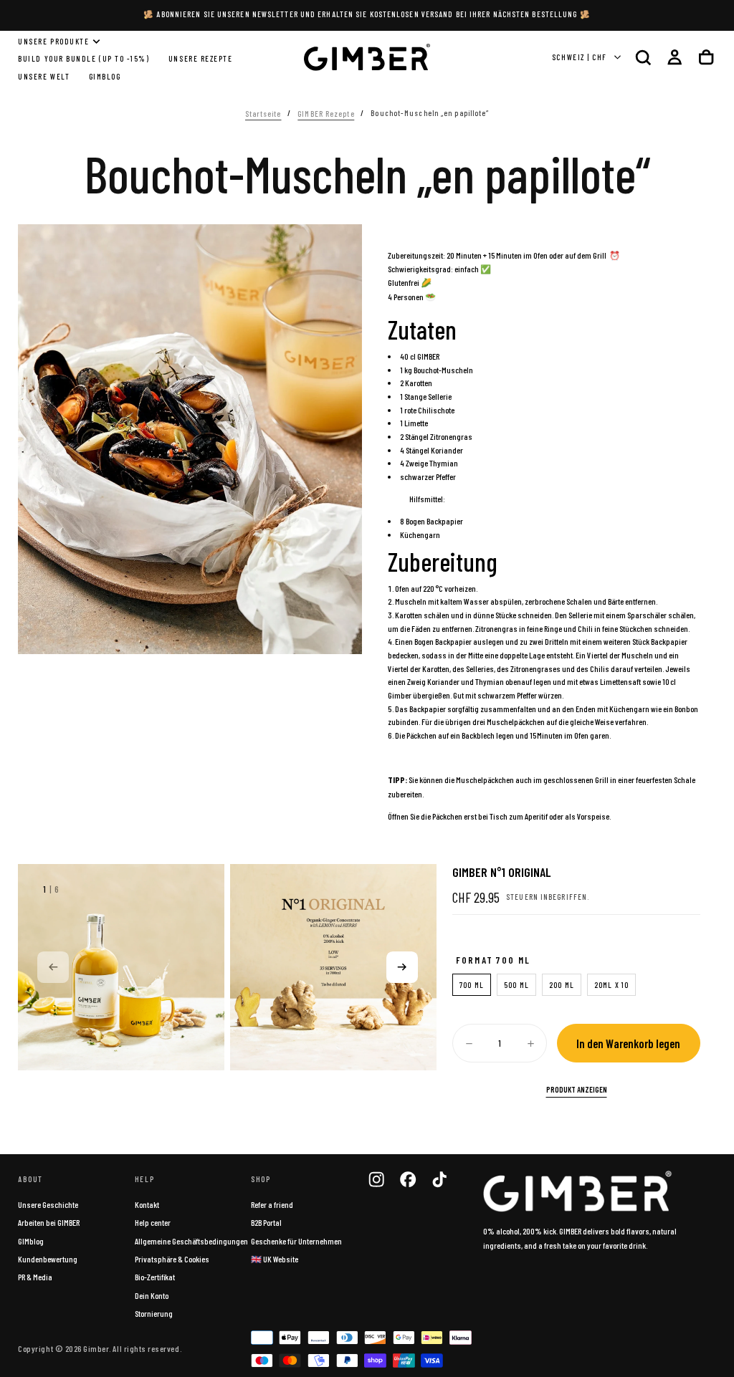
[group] (121, 967)
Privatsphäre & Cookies (172, 1259)
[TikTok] (439, 1179)
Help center (153, 1222)
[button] (643, 56)
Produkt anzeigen (576, 1089)
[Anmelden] (674, 56)
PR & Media (35, 1277)
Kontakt (147, 1204)
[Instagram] (376, 1179)
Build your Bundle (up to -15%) (83, 58)
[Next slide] (402, 967)
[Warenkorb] (706, 56)
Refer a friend (272, 1204)
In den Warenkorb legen (628, 1043)
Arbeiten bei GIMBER (49, 1222)
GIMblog (31, 1241)
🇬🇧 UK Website (274, 1259)
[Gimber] (577, 1191)
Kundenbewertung (47, 1259)
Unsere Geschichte (48, 1204)
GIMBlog (105, 76)
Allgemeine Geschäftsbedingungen (191, 1241)
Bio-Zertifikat (155, 1277)
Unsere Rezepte (200, 58)
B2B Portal (266, 1222)
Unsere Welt (44, 76)
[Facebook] (408, 1179)
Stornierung (154, 1313)
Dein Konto (151, 1295)
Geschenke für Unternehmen (296, 1241)
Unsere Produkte (53, 41)
